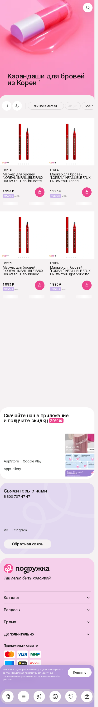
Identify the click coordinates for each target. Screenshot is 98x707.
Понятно (79, 672)
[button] (17, 106)
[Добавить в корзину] (39, 192)
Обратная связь (28, 544)
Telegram (19, 530)
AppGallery (12, 469)
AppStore (11, 461)
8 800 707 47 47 (17, 496)
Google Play (32, 461)
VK (6, 530)
